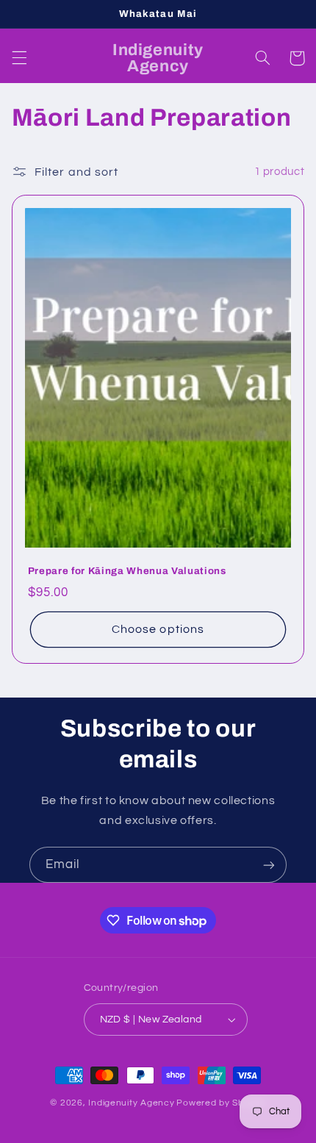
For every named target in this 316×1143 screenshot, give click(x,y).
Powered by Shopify (220, 1103)
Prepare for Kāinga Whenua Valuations (127, 570)
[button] (19, 58)
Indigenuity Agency (131, 1103)
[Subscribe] (269, 865)
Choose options (158, 629)
